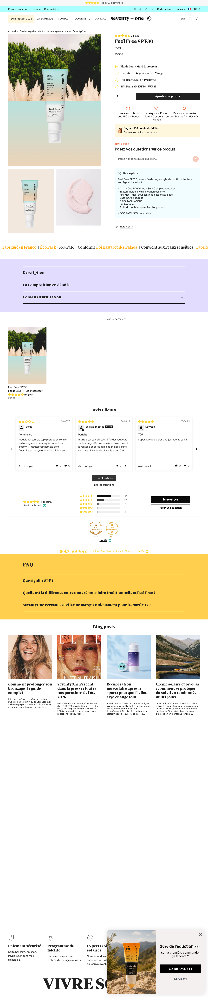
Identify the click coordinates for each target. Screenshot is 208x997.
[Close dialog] (200, 934)
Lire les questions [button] (104, 484)
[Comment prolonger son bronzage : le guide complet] (30, 657)
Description (33, 273)
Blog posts (104, 627)
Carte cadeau (164, 9)
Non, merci (180, 978)
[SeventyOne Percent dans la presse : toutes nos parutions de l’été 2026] (79, 657)
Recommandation (18, 9)
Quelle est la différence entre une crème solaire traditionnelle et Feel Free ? (89, 593)
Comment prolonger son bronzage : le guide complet (30, 689)
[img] (26, 421)
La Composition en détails (46, 285)
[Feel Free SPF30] (27, 355)
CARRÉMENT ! (180, 968)
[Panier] (198, 18)
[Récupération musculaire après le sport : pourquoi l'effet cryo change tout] (129, 657)
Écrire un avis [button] (170, 499)
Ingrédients (126, 226)
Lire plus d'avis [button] (104, 478)
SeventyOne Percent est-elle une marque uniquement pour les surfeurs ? (87, 605)
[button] (45, 19)
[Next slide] (196, 449)
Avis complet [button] (26, 466)
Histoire (36, 9)
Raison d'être (51, 9)
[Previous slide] (11, 449)
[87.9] (95, 528)
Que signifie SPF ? (38, 581)
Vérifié (103, 540)
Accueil (12, 31)
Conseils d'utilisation (42, 297)
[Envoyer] (196, 159)
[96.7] (112, 528)
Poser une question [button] (170, 507)
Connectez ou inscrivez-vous (140, 132)
